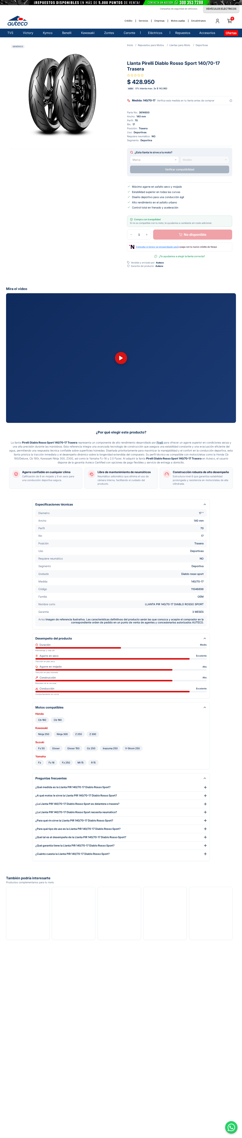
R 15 (93, 762)
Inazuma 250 (110, 748)
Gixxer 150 (73, 748)
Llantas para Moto (179, 45)
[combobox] (154, 159)
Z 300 (92, 734)
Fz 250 (66, 762)
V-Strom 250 (132, 748)
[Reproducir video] (121, 358)
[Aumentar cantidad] (147, 234)
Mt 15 (81, 762)
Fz (39, 762)
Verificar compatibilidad (179, 169)
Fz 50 (41, 748)
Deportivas (202, 45)
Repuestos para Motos (151, 45)
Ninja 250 (43, 734)
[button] (62, 96)
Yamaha (40, 756)
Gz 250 (91, 748)
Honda (39, 713)
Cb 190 (58, 719)
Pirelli (160, 442)
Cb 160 (42, 719)
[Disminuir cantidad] (131, 234)
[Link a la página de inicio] (130, 45)
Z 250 (78, 734)
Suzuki (39, 742)
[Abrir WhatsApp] (231, 1127)
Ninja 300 (62, 734)
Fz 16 (51, 762)
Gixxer (56, 748)
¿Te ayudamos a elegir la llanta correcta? (182, 256)
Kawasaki (41, 728)
